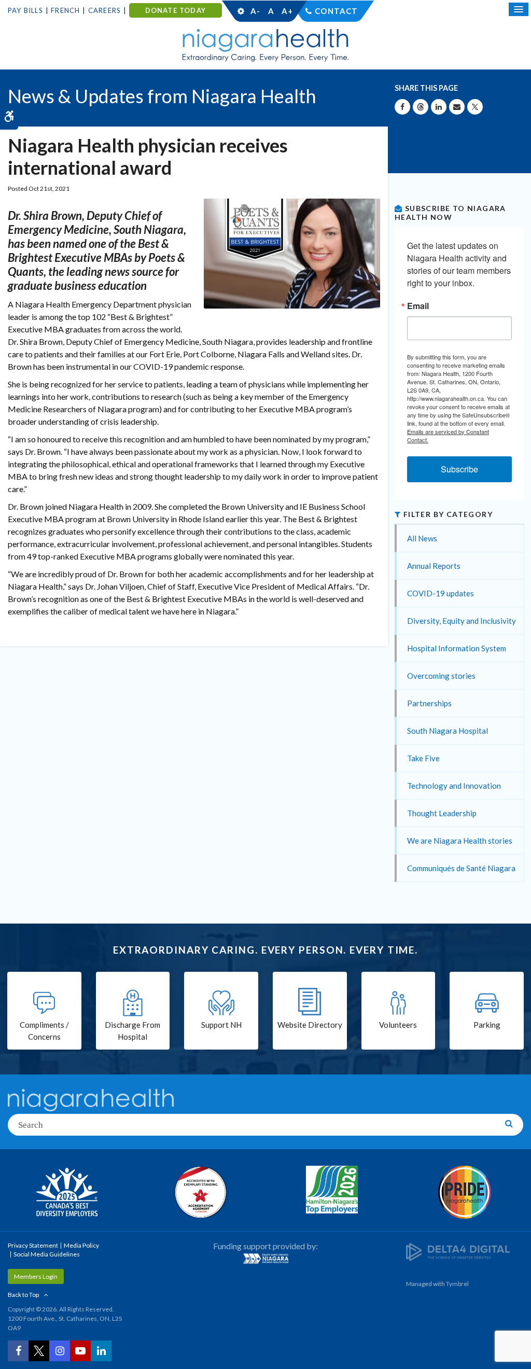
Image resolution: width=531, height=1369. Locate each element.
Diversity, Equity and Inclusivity (461, 620)
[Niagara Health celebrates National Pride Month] (464, 1192)
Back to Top (23, 1294)
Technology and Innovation (454, 785)
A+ (287, 11)
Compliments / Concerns (44, 1030)
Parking (486, 1024)
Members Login (36, 1276)
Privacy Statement (33, 1245)
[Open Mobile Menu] (518, 9)
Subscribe (459, 469)
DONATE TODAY (175, 10)
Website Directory (309, 1024)
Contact (336, 11)
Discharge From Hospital (132, 1030)
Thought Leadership (442, 813)
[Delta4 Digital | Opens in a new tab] (458, 1251)
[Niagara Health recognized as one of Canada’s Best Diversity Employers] (66, 1193)
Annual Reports (433, 565)
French (65, 10)
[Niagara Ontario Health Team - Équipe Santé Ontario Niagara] (265, 1258)
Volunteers (398, 1024)
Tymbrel (457, 1284)
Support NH (221, 1024)
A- (255, 11)
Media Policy (81, 1245)
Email (418, 306)
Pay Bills (25, 10)
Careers (104, 10)
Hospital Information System (456, 648)
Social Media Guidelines (46, 1254)
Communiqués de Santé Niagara (461, 868)
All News (422, 538)
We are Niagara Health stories (459, 840)
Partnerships (429, 703)
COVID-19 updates (440, 593)
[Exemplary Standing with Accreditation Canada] (199, 1192)
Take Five (423, 758)
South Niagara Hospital (447, 730)
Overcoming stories (441, 675)
